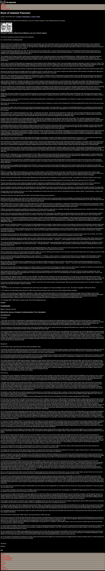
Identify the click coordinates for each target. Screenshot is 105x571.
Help (2, 565)
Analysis (19, 16)
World (38, 16)
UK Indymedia (11, 2)
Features (3, 7)
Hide (2, 309)
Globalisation (26, 16)
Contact (3, 563)
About (3, 561)
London (33, 16)
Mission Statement (6, 559)
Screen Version (5, 9)
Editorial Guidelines (6, 557)
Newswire (4, 5)
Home (2, 554)
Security (3, 567)
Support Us (4, 569)
